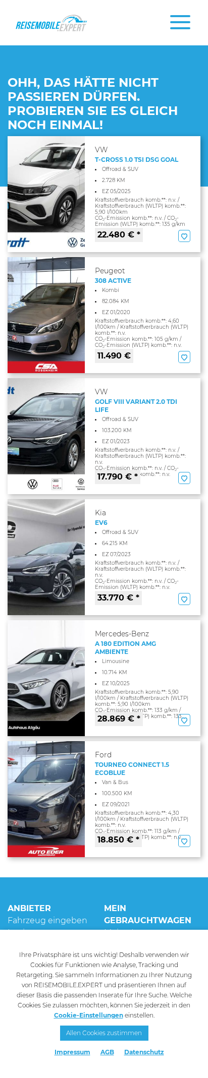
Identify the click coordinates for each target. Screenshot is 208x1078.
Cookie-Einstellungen (88, 1015)
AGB (107, 1052)
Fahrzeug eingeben (47, 920)
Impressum (72, 1052)
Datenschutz (144, 1052)
